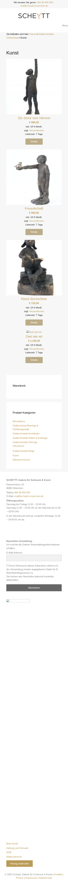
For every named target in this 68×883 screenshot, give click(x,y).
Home (33, 34)
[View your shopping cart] (57, 25)
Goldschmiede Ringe (23, 451)
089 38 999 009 (45, 2)
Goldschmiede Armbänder (26, 433)
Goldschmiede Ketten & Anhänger (30, 438)
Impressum (31, 877)
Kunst (16, 455)
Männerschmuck (21, 459)
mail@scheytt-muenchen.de (34, 5)
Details (34, 141)
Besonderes (19, 421)
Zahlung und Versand (17, 848)
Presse (19, 877)
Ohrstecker (18, 446)
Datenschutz (45, 877)
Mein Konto (12, 843)
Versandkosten (36, 130)
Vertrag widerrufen (19, 863)
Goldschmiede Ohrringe (25, 442)
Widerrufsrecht (14, 856)
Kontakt (58, 874)
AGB (8, 852)
